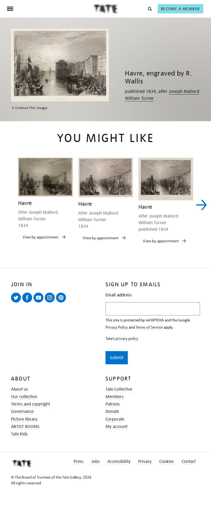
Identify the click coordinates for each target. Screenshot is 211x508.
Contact (189, 461)
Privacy (145, 461)
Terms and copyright (30, 404)
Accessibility (119, 461)
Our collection (24, 396)
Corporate (115, 419)
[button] (149, 8)
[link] (29, 108)
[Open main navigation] (50, 8)
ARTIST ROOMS (25, 426)
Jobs (95, 461)
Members (115, 396)
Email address (119, 295)
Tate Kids (19, 434)
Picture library (24, 419)
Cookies (166, 461)
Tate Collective (119, 389)
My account (116, 426)
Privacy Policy (117, 327)
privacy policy (126, 338)
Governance (22, 411)
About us (19, 389)
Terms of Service (149, 327)
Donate (112, 411)
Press (79, 461)
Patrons (113, 404)
